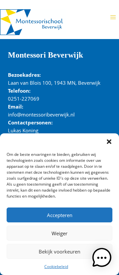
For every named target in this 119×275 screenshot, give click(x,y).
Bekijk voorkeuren (59, 251)
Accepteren (59, 215)
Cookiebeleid (56, 266)
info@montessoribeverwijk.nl (41, 114)
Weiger (59, 233)
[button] (109, 141)
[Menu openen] (113, 17)
